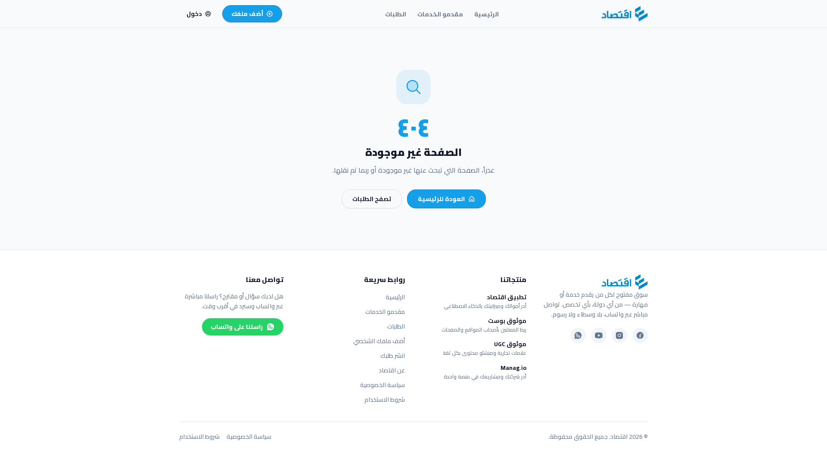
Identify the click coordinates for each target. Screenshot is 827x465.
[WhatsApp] (578, 335)
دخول (194, 13)
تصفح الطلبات (371, 199)
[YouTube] (598, 335)
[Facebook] (640, 335)
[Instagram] (619, 335)
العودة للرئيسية (441, 199)
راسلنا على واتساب (237, 326)
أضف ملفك (247, 13)
